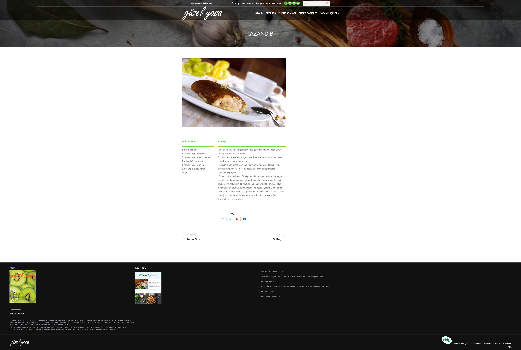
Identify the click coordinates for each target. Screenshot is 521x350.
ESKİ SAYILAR (16, 313)
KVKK (509, 347)
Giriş (236, 3)
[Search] (327, 3)
